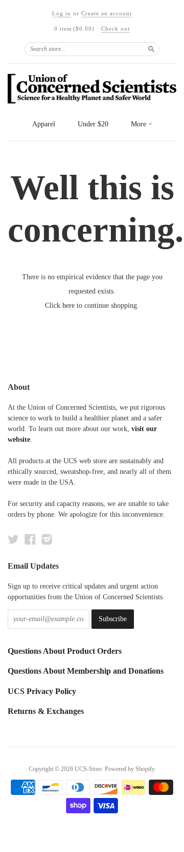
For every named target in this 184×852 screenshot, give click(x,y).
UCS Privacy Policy (42, 691)
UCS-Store (88, 769)
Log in (61, 13)
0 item (74, 28)
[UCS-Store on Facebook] (30, 539)
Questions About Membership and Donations (86, 671)
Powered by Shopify (129, 769)
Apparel (43, 124)
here (68, 305)
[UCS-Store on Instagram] (47, 539)
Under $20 (93, 124)
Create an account (106, 13)
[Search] (151, 49)
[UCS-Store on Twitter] (13, 539)
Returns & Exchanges (46, 711)
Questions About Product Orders (65, 651)
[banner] (92, 88)
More (139, 124)
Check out (115, 28)
